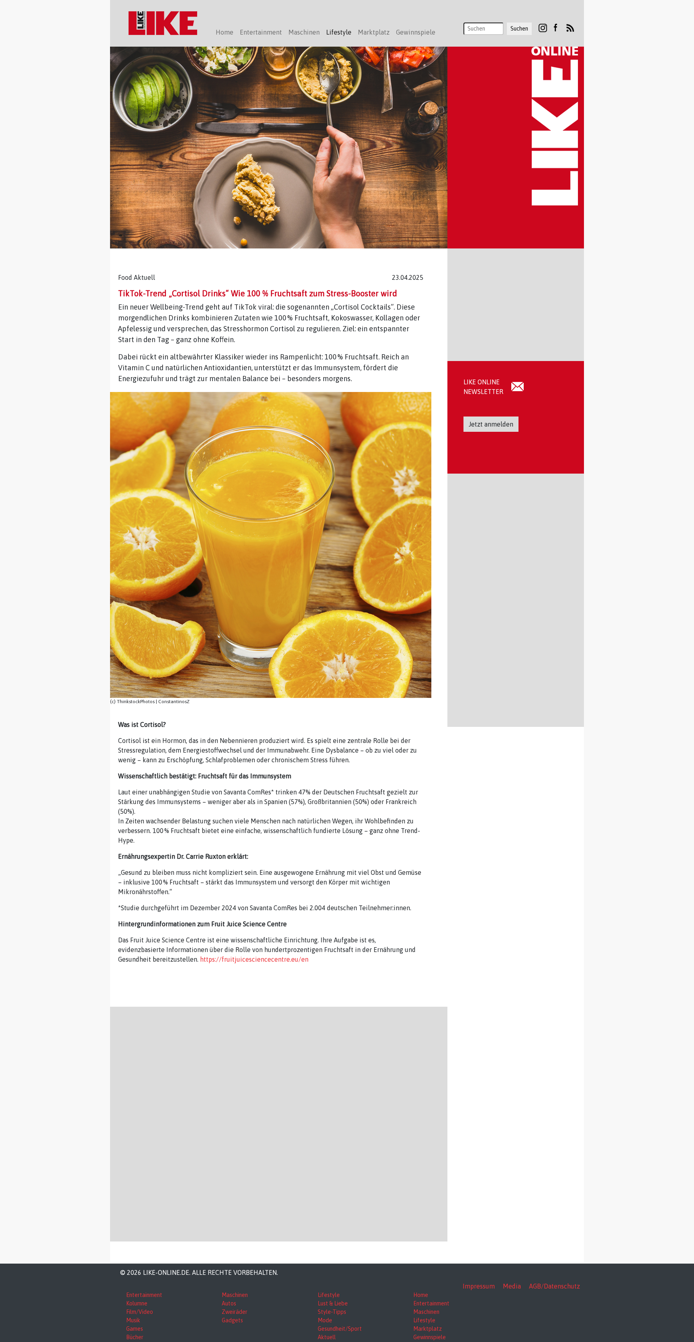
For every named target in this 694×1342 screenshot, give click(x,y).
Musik (133, 1320)
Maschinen (235, 1295)
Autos (229, 1303)
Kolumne (136, 1303)
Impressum (479, 1286)
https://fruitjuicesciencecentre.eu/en (254, 959)
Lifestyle (329, 1295)
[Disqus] (278, 1122)
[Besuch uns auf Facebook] (555, 27)
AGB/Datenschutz (554, 1286)
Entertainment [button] (261, 32)
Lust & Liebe (333, 1303)
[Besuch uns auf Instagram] (542, 27)
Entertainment (144, 1295)
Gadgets (232, 1320)
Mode (325, 1320)
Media (512, 1286)
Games (134, 1329)
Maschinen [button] (304, 32)
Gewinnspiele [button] (415, 32)
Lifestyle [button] (338, 32)
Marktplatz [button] (374, 32)
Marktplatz (427, 1329)
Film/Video (139, 1312)
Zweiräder (234, 1312)
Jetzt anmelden (491, 424)
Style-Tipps (332, 1312)
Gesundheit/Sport (340, 1329)
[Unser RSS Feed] (570, 27)
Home (224, 32)
